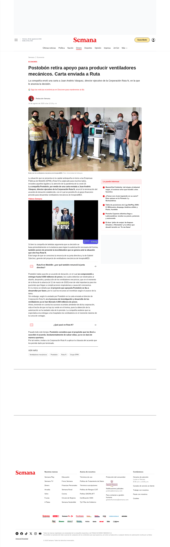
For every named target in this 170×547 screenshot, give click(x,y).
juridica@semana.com (114, 491)
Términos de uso (86, 477)
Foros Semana (67, 481)
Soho (46, 494)
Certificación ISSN (86, 498)
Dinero (47, 485)
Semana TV (49, 481)
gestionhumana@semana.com (117, 500)
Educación (65, 477)
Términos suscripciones (88, 485)
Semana (31, 57)
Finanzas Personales (69, 485)
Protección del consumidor (115, 477)
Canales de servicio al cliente (143, 486)
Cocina (64, 494)
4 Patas (47, 502)
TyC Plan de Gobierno (88, 502)
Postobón (54, 355)
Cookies (136, 498)
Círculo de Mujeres (69, 498)
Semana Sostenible (69, 502)
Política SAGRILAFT (87, 494)
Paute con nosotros (140, 494)
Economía (40, 57)
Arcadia (47, 489)
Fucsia (47, 498)
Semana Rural (67, 489)
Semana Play (49, 477)
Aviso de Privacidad (24, 539)
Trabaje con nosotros (141, 490)
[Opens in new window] (21, 533)
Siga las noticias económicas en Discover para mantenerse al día (57, 90)
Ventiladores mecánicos (38, 355)
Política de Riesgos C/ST (89, 489)
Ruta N (63, 355)
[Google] (17, 533)
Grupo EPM (74, 355)
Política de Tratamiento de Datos (92, 481)
